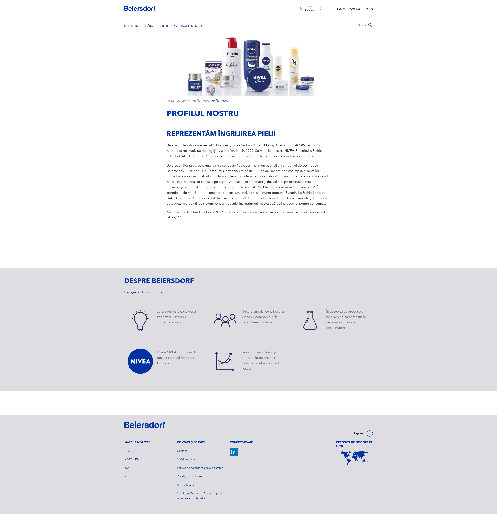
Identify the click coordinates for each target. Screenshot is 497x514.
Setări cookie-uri (187, 459)
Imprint (368, 8)
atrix (127, 476)
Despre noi (183, 100)
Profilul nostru (201, 100)
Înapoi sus (359, 433)
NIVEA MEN (131, 459)
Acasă (170, 100)
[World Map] (354, 458)
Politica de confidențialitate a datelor (200, 468)
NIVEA (128, 451)
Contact (355, 8)
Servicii (341, 8)
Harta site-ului (185, 485)
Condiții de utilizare (189, 476)
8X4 (126, 468)
